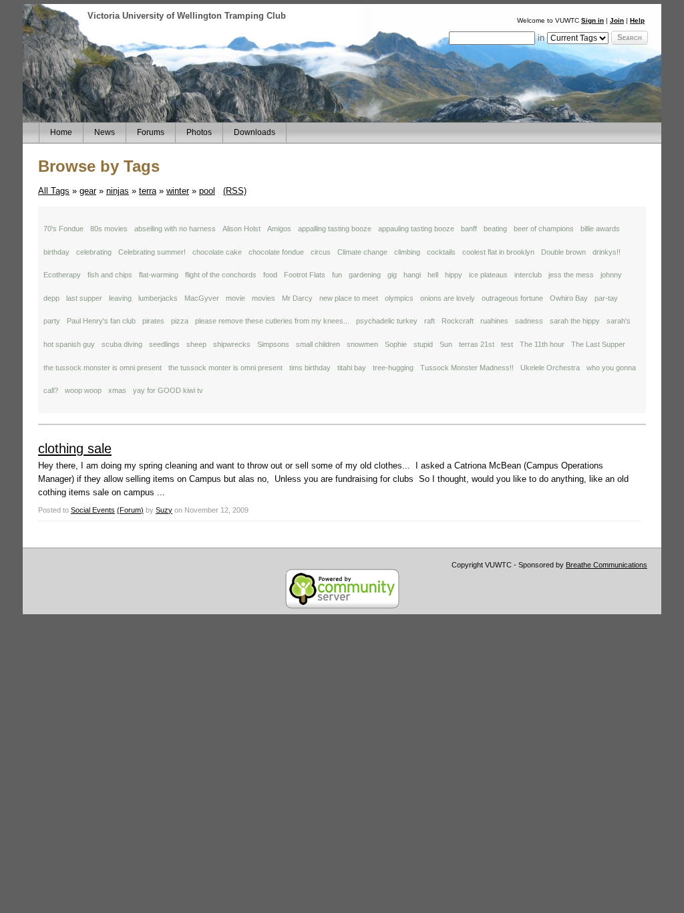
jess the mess (571, 275)
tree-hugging (393, 368)
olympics (399, 298)
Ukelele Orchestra (550, 368)
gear (87, 191)
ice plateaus (488, 275)
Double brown (563, 252)
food (270, 275)
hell (433, 275)
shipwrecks (231, 344)
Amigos (279, 229)
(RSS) (234, 191)
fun (337, 275)
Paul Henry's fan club (101, 321)
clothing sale (75, 448)
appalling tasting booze (334, 229)
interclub (528, 275)
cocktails (441, 252)
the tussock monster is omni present (102, 368)
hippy (453, 275)
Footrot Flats (304, 275)
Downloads (254, 132)
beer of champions (544, 229)
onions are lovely (447, 298)
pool (207, 191)
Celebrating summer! (152, 252)
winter (177, 191)
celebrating (94, 252)
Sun (446, 344)
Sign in (592, 20)
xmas (117, 390)
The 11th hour (542, 344)
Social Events (93, 510)
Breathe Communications (606, 565)
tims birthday (310, 368)
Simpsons (273, 344)
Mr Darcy (297, 298)
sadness (529, 321)
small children (318, 344)
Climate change (362, 252)
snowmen (362, 344)
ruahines (494, 321)
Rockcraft (458, 321)
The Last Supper (598, 344)
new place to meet (348, 298)
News (104, 132)
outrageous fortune (512, 298)
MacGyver (201, 298)
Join (617, 20)
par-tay (606, 298)
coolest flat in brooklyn (498, 252)
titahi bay (351, 368)
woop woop (83, 390)
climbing (407, 252)
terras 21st (476, 344)
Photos (199, 132)
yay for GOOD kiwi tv (168, 390)
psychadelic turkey (386, 321)
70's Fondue (63, 229)
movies (263, 298)
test (507, 344)
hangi (412, 275)
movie (235, 298)
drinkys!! (606, 252)
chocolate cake (217, 252)
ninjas (117, 191)
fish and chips (110, 275)
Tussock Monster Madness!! (467, 368)
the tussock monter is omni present (225, 368)
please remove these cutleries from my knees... (272, 321)
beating (495, 229)
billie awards (600, 229)
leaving (120, 298)
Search (629, 37)
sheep (196, 344)
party (51, 321)
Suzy (164, 510)
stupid (423, 344)
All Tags (53, 191)
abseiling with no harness (175, 229)
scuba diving (122, 344)
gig (392, 275)
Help (637, 20)
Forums (150, 132)
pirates (153, 321)
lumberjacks (158, 298)
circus (321, 252)
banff (469, 229)
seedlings (164, 344)
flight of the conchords (220, 275)
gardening (365, 275)
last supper (84, 298)
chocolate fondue (276, 252)
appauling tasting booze (416, 229)
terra (147, 191)
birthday (56, 252)
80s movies (109, 229)
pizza (179, 321)
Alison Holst (241, 229)
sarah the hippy (575, 321)
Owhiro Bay (569, 298)
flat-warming (158, 275)
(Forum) (130, 510)
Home (61, 132)
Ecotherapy (62, 275)
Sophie (396, 344)
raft (429, 321)
